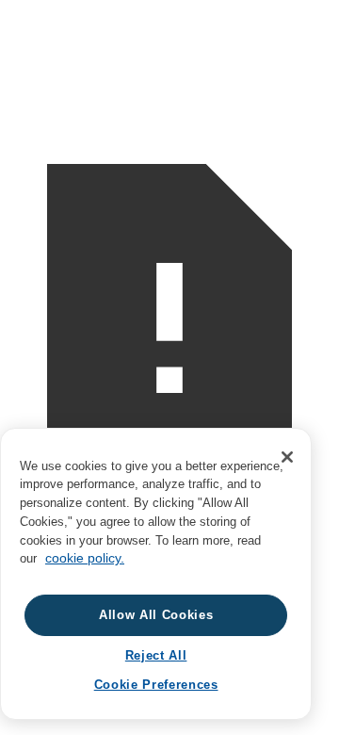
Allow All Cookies (156, 615)
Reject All (156, 655)
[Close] (287, 457)
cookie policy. (84, 557)
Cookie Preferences (156, 685)
